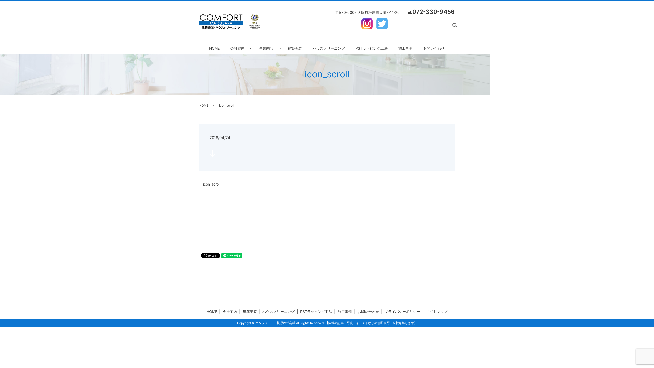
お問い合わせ (434, 48)
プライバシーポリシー (402, 311)
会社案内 (237, 48)
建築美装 (295, 48)
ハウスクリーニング (329, 48)
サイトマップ (436, 311)
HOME (214, 48)
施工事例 (405, 48)
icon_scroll (211, 184)
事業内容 (266, 48)
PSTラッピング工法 (372, 48)
